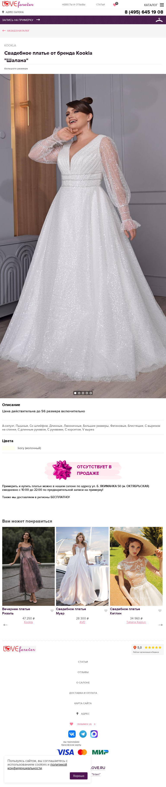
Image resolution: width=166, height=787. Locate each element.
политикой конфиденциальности (37, 766)
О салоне (83, 682)
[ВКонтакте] (72, 734)
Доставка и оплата (83, 693)
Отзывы (83, 672)
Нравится (52, 610)
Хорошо (78, 776)
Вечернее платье (16, 611)
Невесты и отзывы (73, 4)
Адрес (85, 713)
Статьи (100, 4)
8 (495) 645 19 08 (144, 12)
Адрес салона (15, 12)
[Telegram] (83, 734)
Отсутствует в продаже (94, 470)
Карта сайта (83, 703)
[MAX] (94, 734)
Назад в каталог (18, 30)
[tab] (75, 393)
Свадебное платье (71, 611)
